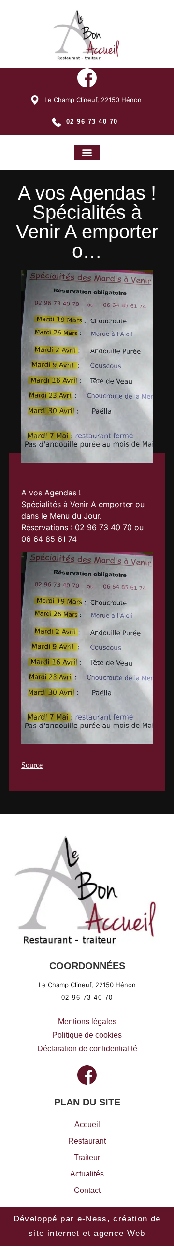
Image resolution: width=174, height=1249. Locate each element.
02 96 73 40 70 (92, 121)
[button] (87, 152)
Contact (87, 1190)
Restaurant (87, 1141)
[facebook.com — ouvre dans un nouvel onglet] (87, 79)
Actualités (87, 1174)
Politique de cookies (87, 1035)
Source (32, 765)
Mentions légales (87, 1021)
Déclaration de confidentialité (87, 1049)
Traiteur (87, 1157)
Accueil (87, 1124)
